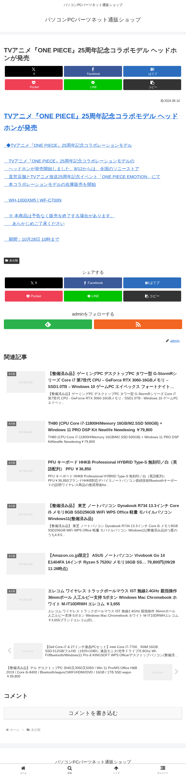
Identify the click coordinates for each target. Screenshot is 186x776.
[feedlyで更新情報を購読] (48, 324)
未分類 (13, 260)
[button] (152, 84)
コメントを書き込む (93, 713)
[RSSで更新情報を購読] (138, 324)
